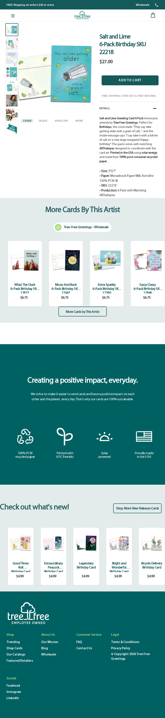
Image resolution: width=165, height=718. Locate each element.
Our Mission (49, 642)
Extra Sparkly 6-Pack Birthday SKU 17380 (107, 289)
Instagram (13, 692)
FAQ (79, 642)
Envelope (61, 121)
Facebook (13, 685)
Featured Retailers (19, 661)
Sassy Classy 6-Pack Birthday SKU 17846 (148, 289)
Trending (13, 642)
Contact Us (84, 648)
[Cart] (153, 15)
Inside (43, 121)
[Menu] (12, 15)
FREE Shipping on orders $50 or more (30, 5)
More (79, 121)
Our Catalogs (15, 654)
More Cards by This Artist (83, 312)
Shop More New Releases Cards (137, 508)
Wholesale (143, 5)
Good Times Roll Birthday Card (20, 567)
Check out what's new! (34, 507)
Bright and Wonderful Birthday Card (119, 567)
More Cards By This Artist (82, 210)
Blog (44, 648)
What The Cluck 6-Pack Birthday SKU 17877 (25, 289)
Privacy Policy (120, 648)
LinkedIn (12, 698)
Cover (27, 121)
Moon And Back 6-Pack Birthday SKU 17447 (66, 289)
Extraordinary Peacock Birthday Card (53, 567)
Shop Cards (14, 648)
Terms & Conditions (125, 642)
